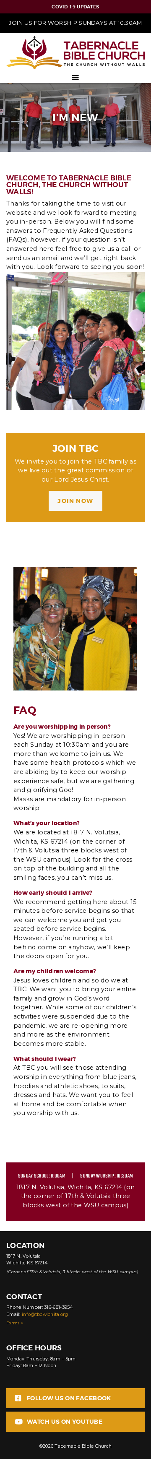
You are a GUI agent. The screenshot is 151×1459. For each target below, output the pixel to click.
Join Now (75, 501)
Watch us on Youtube (64, 1421)
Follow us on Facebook (69, 1398)
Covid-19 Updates (75, 7)
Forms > (14, 1323)
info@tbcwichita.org (45, 1314)
